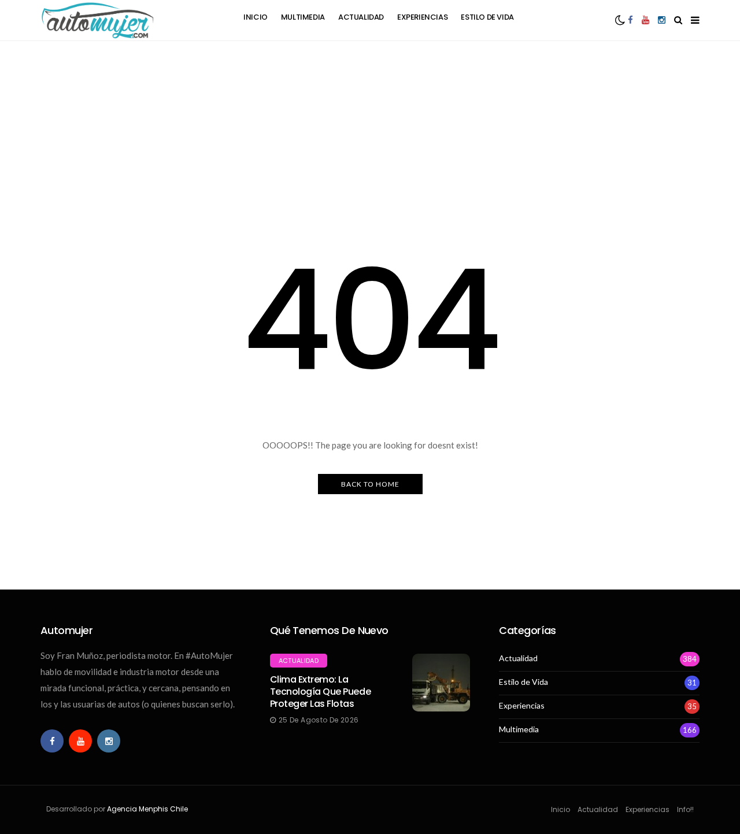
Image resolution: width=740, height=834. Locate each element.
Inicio (255, 17)
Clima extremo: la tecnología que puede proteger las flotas (320, 691)
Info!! (685, 809)
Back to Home (370, 484)
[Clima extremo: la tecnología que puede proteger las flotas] (441, 682)
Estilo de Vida (487, 17)
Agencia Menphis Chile (147, 809)
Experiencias (422, 17)
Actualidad (361, 17)
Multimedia (303, 17)
